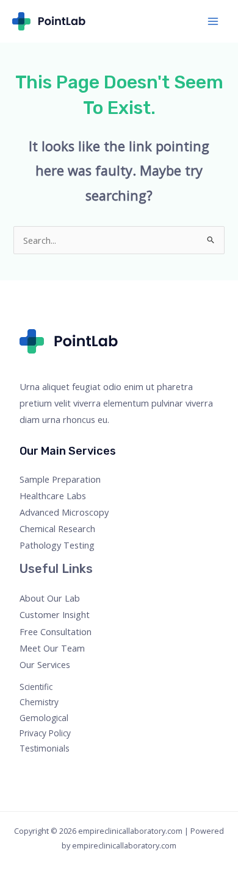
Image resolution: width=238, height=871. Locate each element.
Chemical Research (57, 528)
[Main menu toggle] (213, 21)
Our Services (45, 664)
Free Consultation (56, 631)
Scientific (36, 686)
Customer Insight (55, 614)
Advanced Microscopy (64, 512)
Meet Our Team (52, 648)
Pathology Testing (57, 545)
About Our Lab (50, 598)
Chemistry (39, 702)
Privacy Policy (45, 733)
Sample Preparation (60, 479)
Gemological (44, 717)
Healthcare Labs (53, 495)
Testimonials (45, 748)
